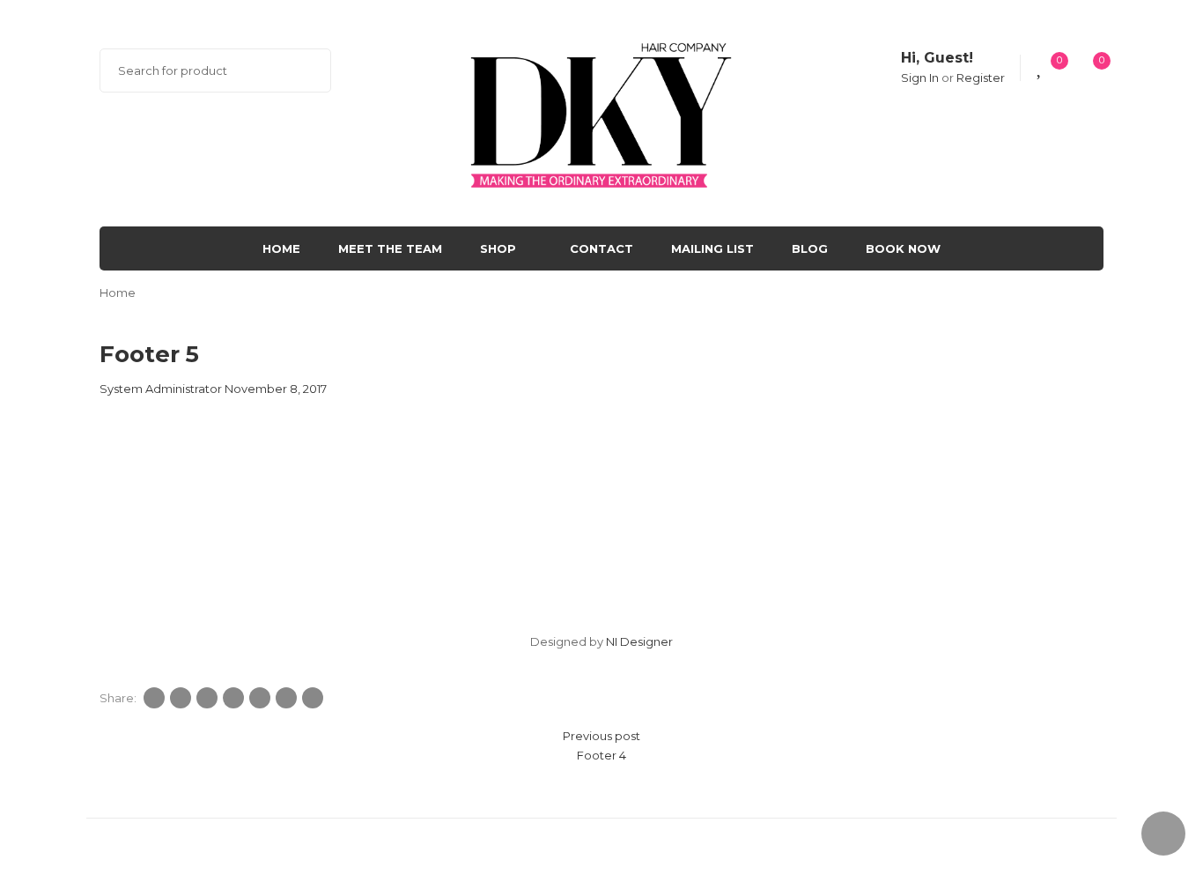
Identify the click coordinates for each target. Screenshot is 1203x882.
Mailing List (712, 248)
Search (306, 70)
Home (281, 248)
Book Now (903, 248)
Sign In (920, 77)
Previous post (601, 736)
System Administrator (161, 389)
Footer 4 (601, 755)
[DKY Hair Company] (601, 112)
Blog (810, 248)
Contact (601, 248)
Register (980, 77)
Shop (498, 248)
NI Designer (639, 641)
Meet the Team (390, 248)
